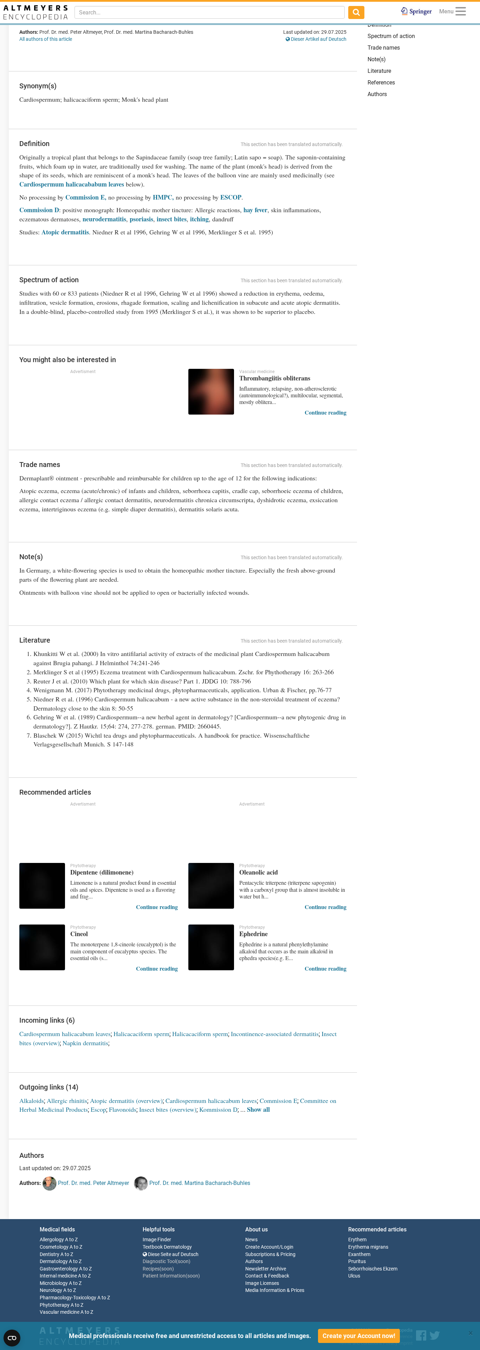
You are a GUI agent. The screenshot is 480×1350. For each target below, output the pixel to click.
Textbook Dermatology (167, 1247)
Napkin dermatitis (85, 1043)
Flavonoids (122, 1109)
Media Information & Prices (274, 1290)
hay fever (255, 209)
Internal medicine (58, 1276)
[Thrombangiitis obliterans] (211, 392)
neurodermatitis (104, 218)
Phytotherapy (55, 1305)
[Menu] (461, 12)
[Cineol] (42, 947)
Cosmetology (54, 1247)
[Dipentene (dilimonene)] (42, 886)
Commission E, (85, 197)
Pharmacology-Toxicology (68, 1298)
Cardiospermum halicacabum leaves (65, 1033)
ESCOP (230, 197)
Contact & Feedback (267, 1276)
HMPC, (163, 197)
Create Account (262, 1247)
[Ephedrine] (211, 947)
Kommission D (218, 1109)
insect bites (172, 218)
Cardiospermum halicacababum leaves (71, 184)
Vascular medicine (59, 1312)
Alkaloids (31, 1100)
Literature (379, 71)
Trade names (384, 47)
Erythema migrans (368, 1247)
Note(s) (377, 59)
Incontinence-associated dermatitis (275, 1033)
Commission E (278, 1100)
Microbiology (54, 1283)
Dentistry (49, 1254)
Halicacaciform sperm (141, 1033)
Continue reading (325, 412)
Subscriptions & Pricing (270, 1254)
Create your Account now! (359, 1335)
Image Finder (157, 1240)
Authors (377, 94)
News (251, 1240)
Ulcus (354, 1276)
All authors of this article (45, 39)
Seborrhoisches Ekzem (372, 1269)
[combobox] (209, 12)
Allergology (52, 1240)
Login (287, 1247)
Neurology (51, 1290)
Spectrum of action (391, 36)
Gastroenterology (59, 1269)
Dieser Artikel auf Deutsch (318, 39)
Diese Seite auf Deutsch (173, 1254)
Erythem (357, 1240)
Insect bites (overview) (167, 1109)
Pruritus (357, 1261)
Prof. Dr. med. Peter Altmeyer (93, 1183)
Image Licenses (262, 1283)
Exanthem (359, 1254)
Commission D (39, 209)
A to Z (71, 1240)
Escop (98, 1109)
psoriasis (141, 218)
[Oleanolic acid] (211, 886)
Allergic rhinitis (67, 1100)
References (381, 82)
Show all (258, 1109)
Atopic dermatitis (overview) (126, 1100)
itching (199, 218)
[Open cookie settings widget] (12, 1338)
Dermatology (54, 1261)
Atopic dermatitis (65, 231)
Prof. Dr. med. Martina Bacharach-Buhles (199, 1183)
